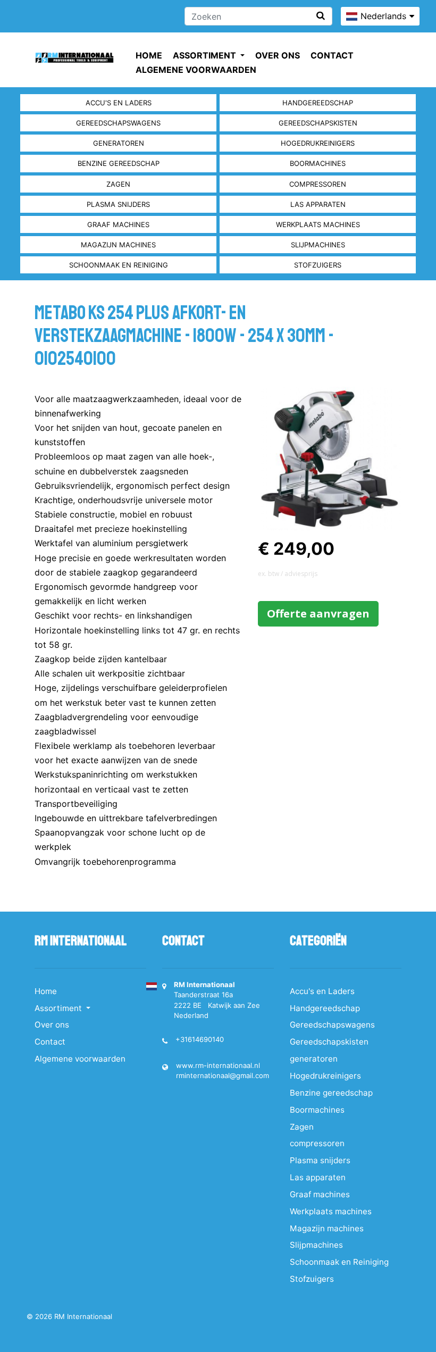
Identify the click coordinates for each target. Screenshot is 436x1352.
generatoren (118, 143)
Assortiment (205, 55)
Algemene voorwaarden (196, 69)
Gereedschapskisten (318, 123)
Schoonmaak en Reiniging (118, 265)
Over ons (277, 55)
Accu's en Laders (119, 102)
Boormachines (318, 163)
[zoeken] (320, 15)
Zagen (118, 184)
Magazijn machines (118, 244)
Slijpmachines (318, 244)
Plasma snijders (118, 204)
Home (149, 55)
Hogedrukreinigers (318, 143)
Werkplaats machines (318, 224)
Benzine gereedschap (119, 163)
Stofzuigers (317, 265)
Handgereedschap (317, 102)
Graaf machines (118, 224)
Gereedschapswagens (118, 123)
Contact (332, 55)
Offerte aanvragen (318, 613)
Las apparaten (318, 204)
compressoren (317, 184)
